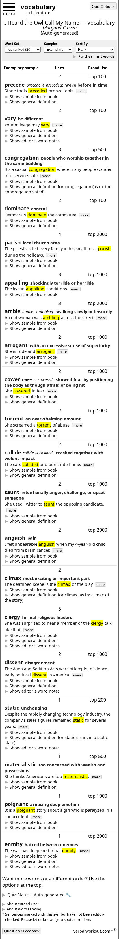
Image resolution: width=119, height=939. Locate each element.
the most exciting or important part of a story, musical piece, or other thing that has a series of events (58, 638)
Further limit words (91, 62)
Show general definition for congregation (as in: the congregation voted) (58, 201)
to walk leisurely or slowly (35, 351)
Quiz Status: (43, 935)
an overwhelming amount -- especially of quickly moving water (56, 470)
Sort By (82, 44)
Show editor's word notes (39, 152)
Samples (51, 44)
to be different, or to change (37, 147)
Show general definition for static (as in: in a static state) (55, 781)
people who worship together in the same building (59, 201)
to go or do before (35, 113)
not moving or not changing (55, 781)
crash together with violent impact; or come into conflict (56, 509)
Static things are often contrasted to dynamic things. (53, 788)
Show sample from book (38, 108)
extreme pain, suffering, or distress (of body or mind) (55, 595)
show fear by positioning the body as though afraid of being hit (59, 436)
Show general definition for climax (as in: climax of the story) (58, 638)
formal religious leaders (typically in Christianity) (56, 681)
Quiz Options (103, 6)
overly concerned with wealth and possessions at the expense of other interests (57, 828)
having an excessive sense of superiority (48, 391)
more (86, 102)
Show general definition (37, 113)
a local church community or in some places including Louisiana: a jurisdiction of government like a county (49, 277)
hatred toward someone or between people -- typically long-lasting (53, 902)
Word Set (12, 44)
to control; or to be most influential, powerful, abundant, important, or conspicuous (54, 237)
